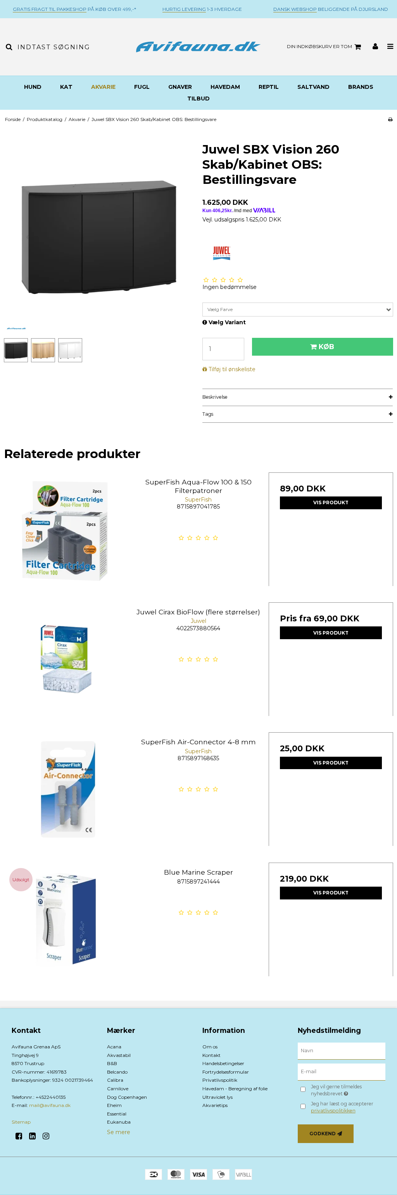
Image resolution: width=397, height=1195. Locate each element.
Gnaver (180, 86)
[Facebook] (22, 1136)
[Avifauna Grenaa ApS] (198, 47)
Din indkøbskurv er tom (319, 46)
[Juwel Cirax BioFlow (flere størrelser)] (66, 664)
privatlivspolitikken (333, 1111)
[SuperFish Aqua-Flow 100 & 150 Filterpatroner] (66, 534)
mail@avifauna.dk (50, 1105)
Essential (116, 1114)
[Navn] (341, 1050)
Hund (32, 86)
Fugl (142, 86)
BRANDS (360, 86)
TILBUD (198, 98)
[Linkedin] (35, 1136)
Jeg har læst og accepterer (342, 1107)
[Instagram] (49, 1136)
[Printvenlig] (390, 119)
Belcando (117, 1072)
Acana (114, 1047)
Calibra (115, 1080)
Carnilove (117, 1088)
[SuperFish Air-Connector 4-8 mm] (66, 794)
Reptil (269, 86)
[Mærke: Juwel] (221, 253)
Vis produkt (331, 502)
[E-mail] (341, 1071)
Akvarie (103, 86)
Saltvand (313, 86)
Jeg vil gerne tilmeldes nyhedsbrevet (347, 1089)
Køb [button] (326, 346)
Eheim (114, 1105)
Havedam (225, 86)
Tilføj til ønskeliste (232, 369)
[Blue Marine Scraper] (66, 925)
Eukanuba (119, 1122)
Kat (66, 86)
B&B (112, 1063)
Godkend (322, 1133)
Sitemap (21, 1122)
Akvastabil (119, 1055)
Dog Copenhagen (127, 1097)
